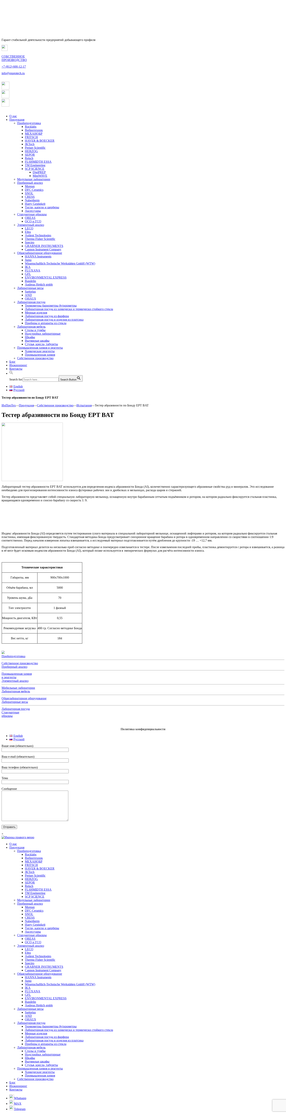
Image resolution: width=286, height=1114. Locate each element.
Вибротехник (34, 130)
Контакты (15, 368)
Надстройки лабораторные (43, 333)
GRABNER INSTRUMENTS (44, 246)
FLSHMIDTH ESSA (38, 161)
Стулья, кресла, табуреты (41, 344)
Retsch (29, 158)
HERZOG (31, 151)
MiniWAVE (40, 175)
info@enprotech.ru (13, 73)
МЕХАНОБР (33, 133)
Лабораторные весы (30, 288)
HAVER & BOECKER (39, 140)
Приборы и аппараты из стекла (45, 323)
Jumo (28, 260)
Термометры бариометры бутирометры (51, 305)
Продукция (16, 119)
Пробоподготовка (29, 123)
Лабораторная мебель (31, 326)
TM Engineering (35, 165)
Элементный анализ (30, 225)
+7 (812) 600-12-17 (14, 66)
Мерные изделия (36, 312)
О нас (13, 116)
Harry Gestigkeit (35, 203)
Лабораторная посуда (31, 302)
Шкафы (30, 337)
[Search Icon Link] (11, 373)
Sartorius (30, 291)
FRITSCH (31, 137)
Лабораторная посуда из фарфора (47, 316)
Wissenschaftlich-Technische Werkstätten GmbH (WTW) (60, 263)
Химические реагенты (40, 351)
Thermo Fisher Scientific (40, 239)
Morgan (30, 186)
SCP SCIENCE (34, 168)
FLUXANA (32, 270)
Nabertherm (32, 200)
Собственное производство (35, 358)
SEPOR (30, 154)
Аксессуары (33, 210)
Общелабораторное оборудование (39, 253)
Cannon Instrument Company (43, 249)
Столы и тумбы (35, 330)
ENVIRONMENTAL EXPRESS (46, 277)
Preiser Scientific (35, 147)
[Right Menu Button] (18, 837)
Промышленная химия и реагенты (40, 347)
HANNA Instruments (38, 256)
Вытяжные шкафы (37, 340)
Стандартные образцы (32, 214)
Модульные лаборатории (33, 179)
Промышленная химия (40, 354)
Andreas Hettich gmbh (39, 284)
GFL (28, 274)
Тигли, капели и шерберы (42, 207)
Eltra (28, 232)
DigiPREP (39, 172)
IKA (28, 267)
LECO (29, 228)
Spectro (29, 242)
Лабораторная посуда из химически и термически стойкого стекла (69, 309)
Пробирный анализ (30, 182)
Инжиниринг (18, 365)
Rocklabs (30, 126)
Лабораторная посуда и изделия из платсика (54, 319)
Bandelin (30, 281)
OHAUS (30, 298)
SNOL (29, 193)
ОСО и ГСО (33, 221)
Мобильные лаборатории (18, 687)
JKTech (29, 144)
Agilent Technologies (38, 235)
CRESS (30, 196)
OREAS (30, 217)
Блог (12, 361)
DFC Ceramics (34, 189)
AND (28, 295)
